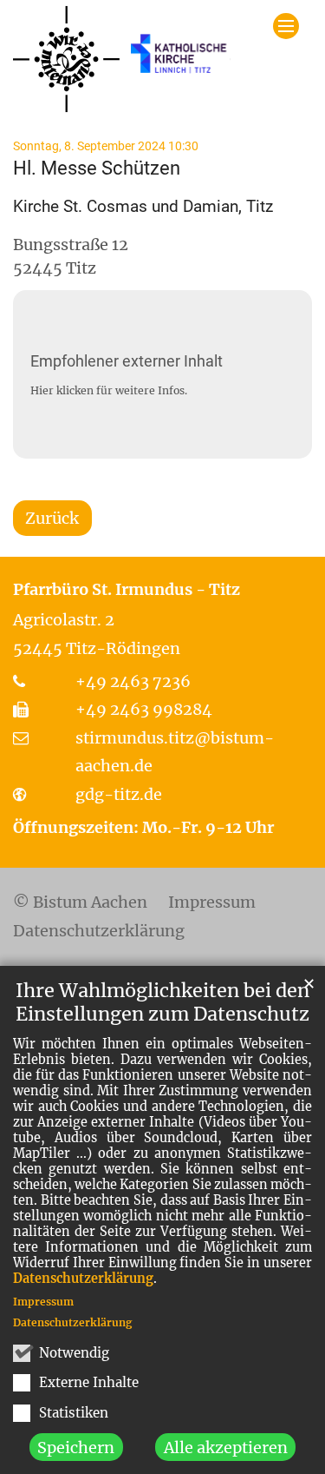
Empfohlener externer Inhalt (126, 361)
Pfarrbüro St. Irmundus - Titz (126, 589)
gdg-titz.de (118, 794)
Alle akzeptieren (226, 1447)
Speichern (75, 1447)
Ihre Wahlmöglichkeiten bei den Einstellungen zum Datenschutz (162, 1002)
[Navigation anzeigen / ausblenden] (286, 26)
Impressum (43, 1301)
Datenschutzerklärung (83, 1278)
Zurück (52, 518)
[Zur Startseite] (122, 59)
